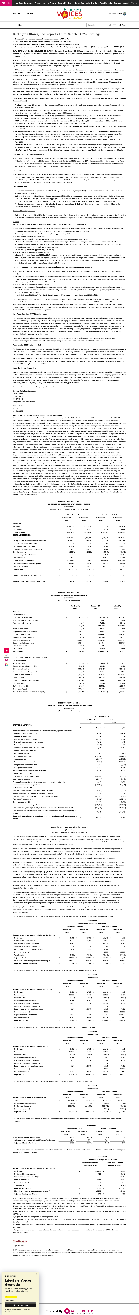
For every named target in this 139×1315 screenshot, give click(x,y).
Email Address (11, 1297)
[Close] (37, 1274)
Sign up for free (20, 1305)
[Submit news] (6, 650)
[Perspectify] (6, 655)
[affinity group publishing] (6, 660)
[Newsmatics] (6, 664)
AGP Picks (6, 3)
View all (134, 3)
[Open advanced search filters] (114, 25)
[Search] (110, 25)
